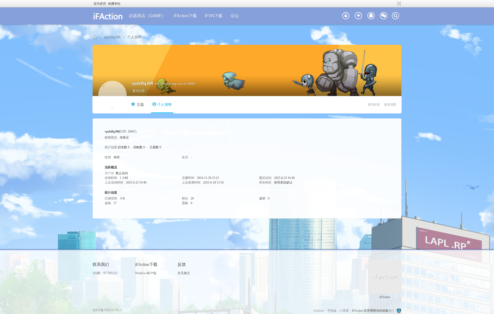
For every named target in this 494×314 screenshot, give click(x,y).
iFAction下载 (185, 16)
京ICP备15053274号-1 (107, 310)
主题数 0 (155, 147)
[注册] (358, 15)
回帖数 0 (139, 147)
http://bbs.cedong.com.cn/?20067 (175, 83)
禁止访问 (122, 173)
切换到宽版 (398, 3)
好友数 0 (123, 147)
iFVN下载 (214, 16)
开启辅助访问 (394, 3)
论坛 (235, 16)
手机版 (332, 310)
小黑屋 (344, 310)
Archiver (318, 310)
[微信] (384, 15)
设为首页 (100, 3)
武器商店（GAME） (147, 16)
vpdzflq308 (112, 37)
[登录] (346, 15)
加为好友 (374, 104)
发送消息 (390, 104)
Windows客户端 (145, 273)
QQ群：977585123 (105, 273)
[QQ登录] (371, 15)
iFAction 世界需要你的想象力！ (95, 37)
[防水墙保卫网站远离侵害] (398, 310)
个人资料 (164, 105)
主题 (140, 105)
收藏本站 (114, 3)
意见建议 (184, 273)
